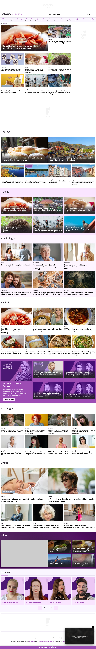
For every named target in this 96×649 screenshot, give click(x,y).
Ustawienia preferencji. (51, 641)
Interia (2, 23)
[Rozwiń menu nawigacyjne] (93, 14)
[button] (60, 14)
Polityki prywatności (41, 641)
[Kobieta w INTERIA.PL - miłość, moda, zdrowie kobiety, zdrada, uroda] (17, 14)
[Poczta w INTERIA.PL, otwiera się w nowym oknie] (90, 14)
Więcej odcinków (9, 399)
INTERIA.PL (64, 641)
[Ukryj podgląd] (93, 627)
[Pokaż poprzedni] (40, 608)
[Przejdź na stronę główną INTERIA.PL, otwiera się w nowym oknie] (6, 14)
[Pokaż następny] (56, 608)
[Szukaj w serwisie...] (87, 14)
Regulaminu (32, 641)
